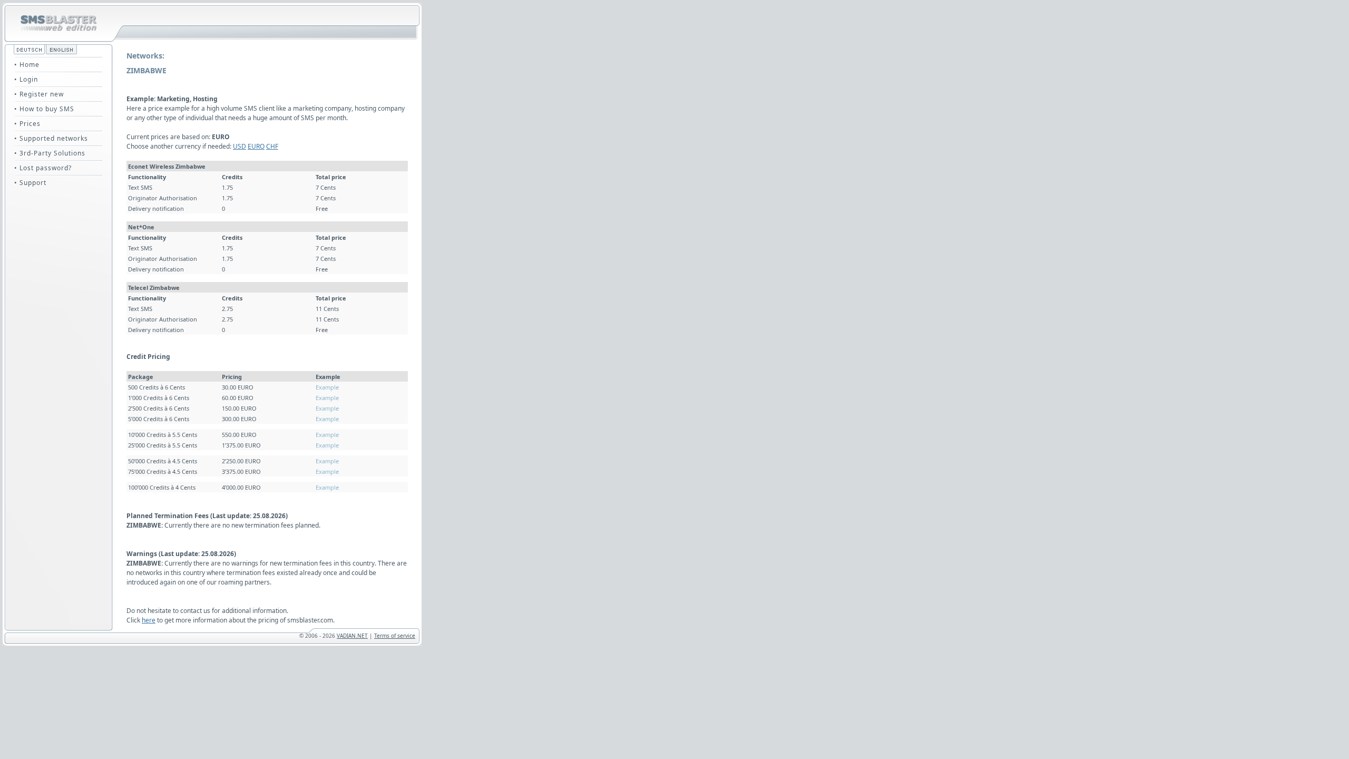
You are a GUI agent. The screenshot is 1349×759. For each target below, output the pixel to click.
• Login (26, 79)
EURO (256, 146)
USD (239, 146)
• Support (30, 182)
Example (327, 387)
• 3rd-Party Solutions (49, 153)
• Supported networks (51, 138)
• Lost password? (43, 167)
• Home (27, 64)
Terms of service (394, 635)
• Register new (39, 94)
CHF (272, 146)
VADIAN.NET (352, 635)
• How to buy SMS (44, 108)
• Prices (27, 123)
